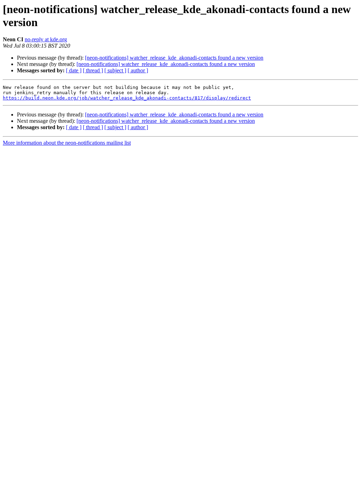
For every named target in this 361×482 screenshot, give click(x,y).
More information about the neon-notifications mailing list (67, 143)
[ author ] (138, 70)
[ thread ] (93, 70)
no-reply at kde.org (46, 39)
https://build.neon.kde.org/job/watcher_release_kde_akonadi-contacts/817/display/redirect (127, 98)
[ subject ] (115, 70)
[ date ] (73, 70)
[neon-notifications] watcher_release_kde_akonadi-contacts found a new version (174, 58)
